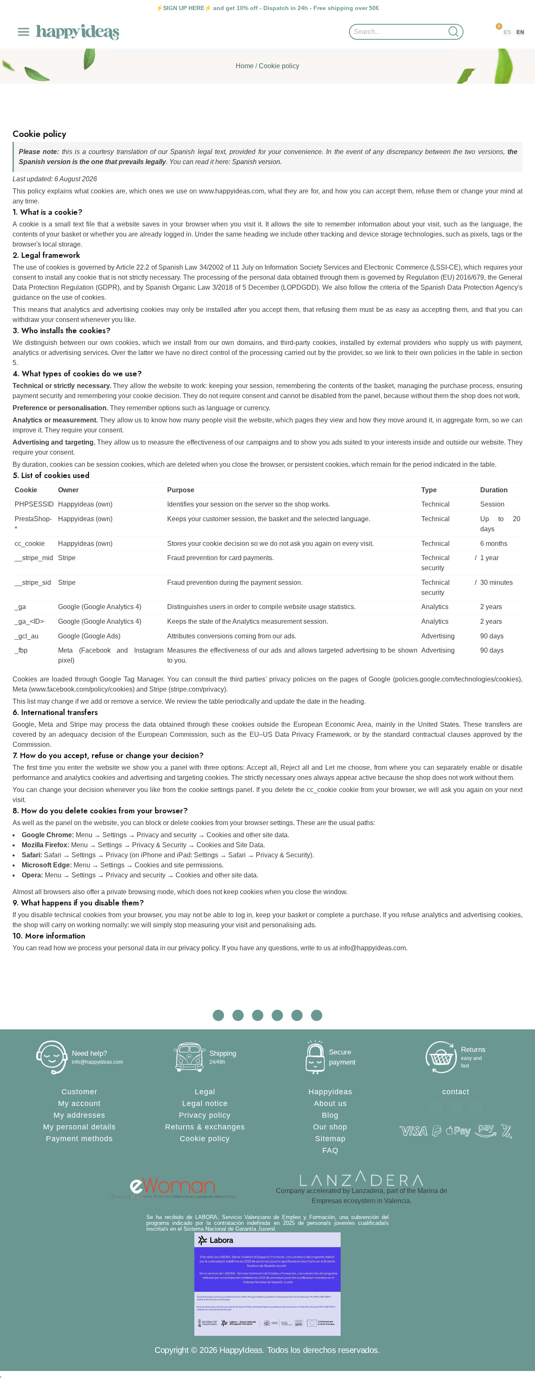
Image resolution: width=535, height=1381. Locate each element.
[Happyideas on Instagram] (218, 1015)
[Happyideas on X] (257, 1015)
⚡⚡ (183, 8)
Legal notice (205, 1103)
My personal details (79, 1127)
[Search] (453, 32)
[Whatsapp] (435, 1106)
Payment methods (79, 1138)
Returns (473, 1050)
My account (79, 1103)
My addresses (79, 1115)
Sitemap (330, 1138)
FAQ (330, 1150)
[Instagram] (475, 1106)
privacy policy (198, 948)
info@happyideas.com (97, 1062)
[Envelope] (455, 1106)
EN (520, 32)
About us (330, 1103)
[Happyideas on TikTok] (277, 1015)
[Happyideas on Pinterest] (316, 1015)
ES (507, 32)
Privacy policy (205, 1115)
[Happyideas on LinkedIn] (297, 1015)
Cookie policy (205, 1138)
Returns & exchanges (205, 1127)
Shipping (222, 1053)
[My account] (477, 32)
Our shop (330, 1127)
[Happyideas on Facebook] (238, 1015)
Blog (330, 1115)
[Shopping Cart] (495, 32)
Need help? (89, 1053)
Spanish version (256, 161)
